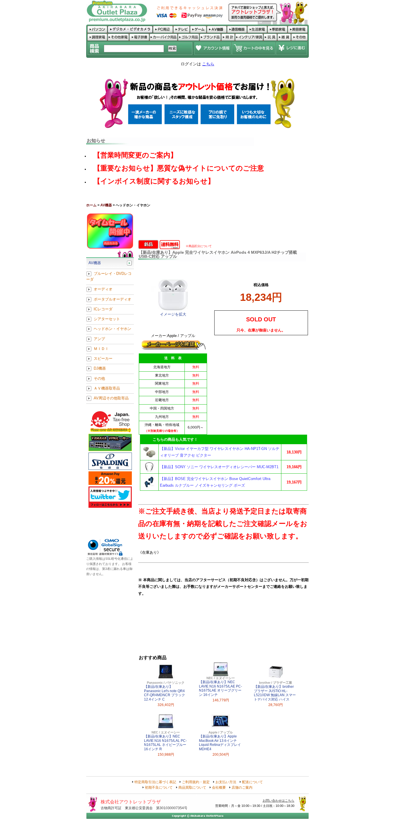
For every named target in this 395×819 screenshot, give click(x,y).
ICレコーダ (103, 309)
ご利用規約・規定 (196, 782)
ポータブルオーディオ (112, 299)
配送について (252, 782)
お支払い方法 (225, 782)
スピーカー (103, 359)
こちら (208, 64)
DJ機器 (100, 368)
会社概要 (219, 787)
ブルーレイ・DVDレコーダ (109, 276)
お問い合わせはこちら (278, 800)
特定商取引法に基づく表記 (155, 782)
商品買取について (192, 787)
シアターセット (107, 319)
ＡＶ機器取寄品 (107, 388)
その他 (99, 378)
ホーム (91, 205)
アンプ (99, 339)
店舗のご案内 (242, 787)
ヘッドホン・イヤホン (112, 329)
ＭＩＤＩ (101, 348)
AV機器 (106, 205)
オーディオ (103, 289)
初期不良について (159, 787)
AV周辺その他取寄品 (111, 398)
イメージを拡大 (173, 314)
